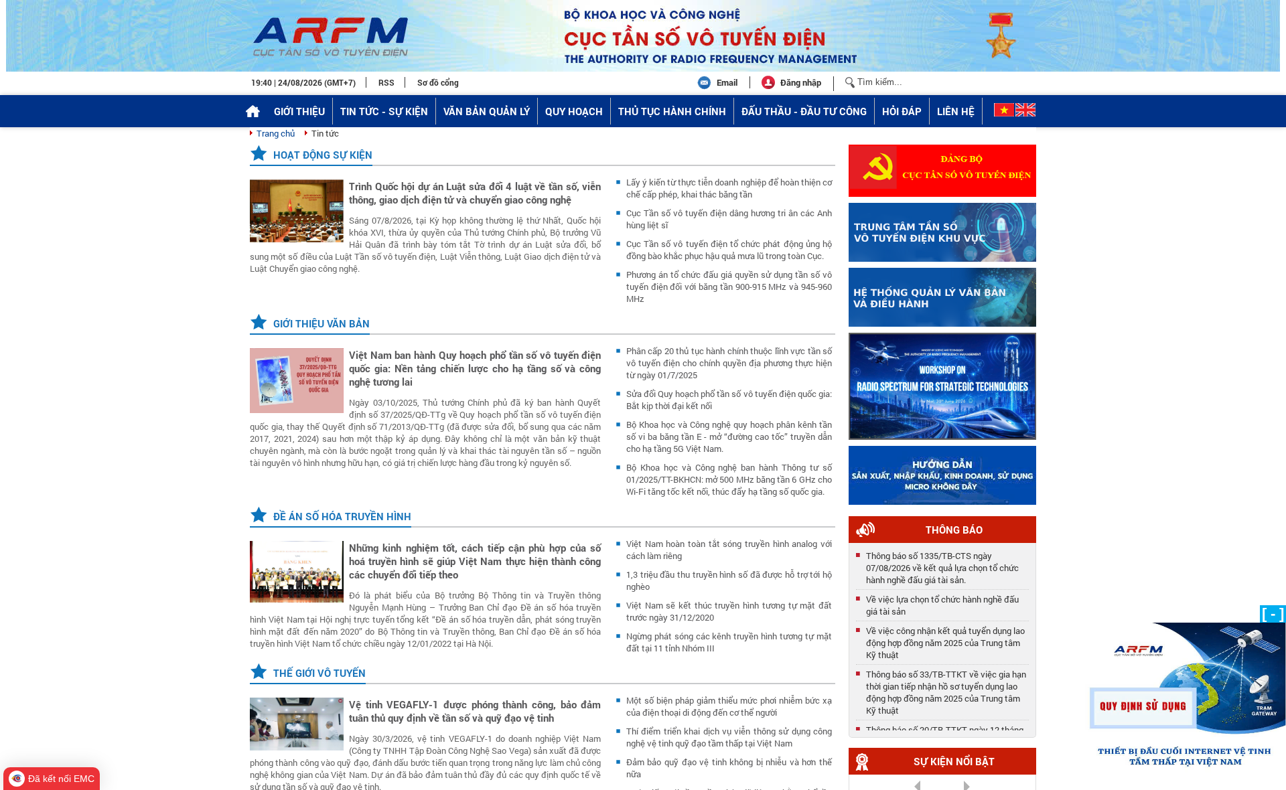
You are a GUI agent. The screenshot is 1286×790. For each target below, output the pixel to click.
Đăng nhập (800, 82)
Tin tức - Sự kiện (384, 111)
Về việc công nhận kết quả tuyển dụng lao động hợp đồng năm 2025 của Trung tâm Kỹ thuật (945, 639)
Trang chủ (276, 133)
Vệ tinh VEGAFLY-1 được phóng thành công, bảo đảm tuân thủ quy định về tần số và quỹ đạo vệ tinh (475, 711)
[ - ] (1273, 613)
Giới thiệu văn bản (321, 323)
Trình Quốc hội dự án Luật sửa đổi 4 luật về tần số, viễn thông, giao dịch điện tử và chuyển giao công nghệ (475, 192)
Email (727, 82)
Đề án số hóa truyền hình (342, 516)
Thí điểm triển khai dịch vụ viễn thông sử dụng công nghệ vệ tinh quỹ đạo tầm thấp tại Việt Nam (729, 737)
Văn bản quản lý (486, 111)
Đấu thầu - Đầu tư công (804, 111)
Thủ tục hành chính (672, 111)
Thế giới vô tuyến (319, 673)
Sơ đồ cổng (438, 82)
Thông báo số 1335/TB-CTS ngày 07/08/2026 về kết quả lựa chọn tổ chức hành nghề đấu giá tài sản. (942, 564)
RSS (386, 82)
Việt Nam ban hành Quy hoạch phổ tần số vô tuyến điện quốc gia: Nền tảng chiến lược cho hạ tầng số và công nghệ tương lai (475, 368)
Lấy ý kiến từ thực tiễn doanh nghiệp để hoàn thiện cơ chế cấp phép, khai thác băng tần (729, 188)
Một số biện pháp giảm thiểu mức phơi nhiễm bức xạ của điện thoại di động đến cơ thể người (729, 706)
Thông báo (954, 529)
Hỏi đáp (902, 111)
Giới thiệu (299, 111)
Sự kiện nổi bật (954, 761)
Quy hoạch (574, 111)
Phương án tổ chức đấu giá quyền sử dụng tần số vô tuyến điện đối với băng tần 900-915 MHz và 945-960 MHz (729, 286)
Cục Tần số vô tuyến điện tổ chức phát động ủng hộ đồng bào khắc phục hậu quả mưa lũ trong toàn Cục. (729, 250)
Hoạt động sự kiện (322, 154)
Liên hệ (956, 111)
